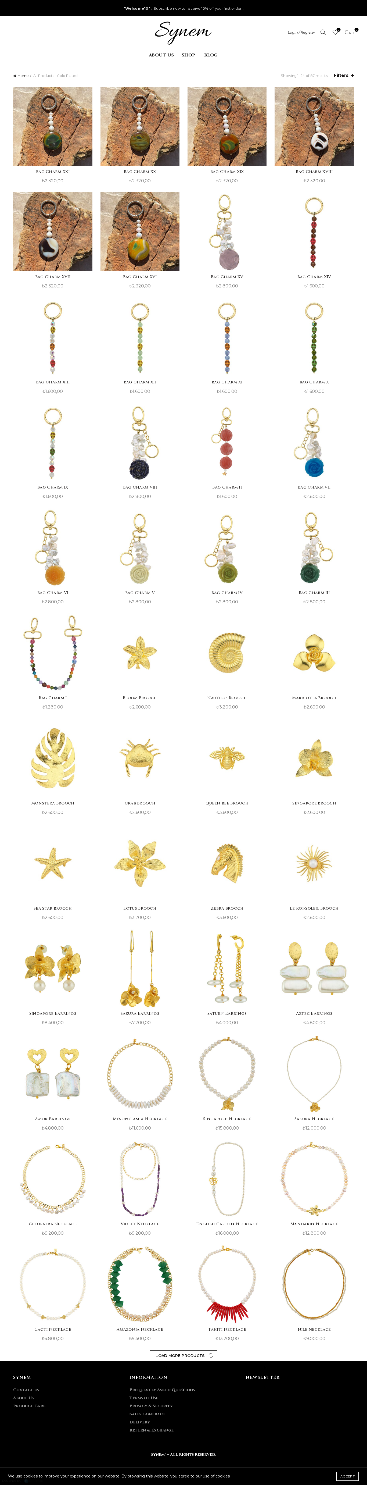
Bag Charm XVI (140, 277)
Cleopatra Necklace (53, 1224)
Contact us (26, 1390)
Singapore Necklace (227, 1119)
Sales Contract (147, 1414)
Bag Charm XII (140, 382)
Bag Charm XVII (52, 277)
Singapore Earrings (52, 1013)
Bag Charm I (53, 698)
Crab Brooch (140, 803)
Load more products (183, 1355)
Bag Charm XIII (53, 382)
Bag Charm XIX (227, 172)
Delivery (139, 1422)
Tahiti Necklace (227, 1329)
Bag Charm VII (314, 487)
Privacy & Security (151, 1406)
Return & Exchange (151, 1430)
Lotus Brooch (139, 908)
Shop (188, 55)
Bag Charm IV (227, 593)
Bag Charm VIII (140, 487)
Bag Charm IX (52, 487)
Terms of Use (143, 1398)
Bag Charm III (314, 593)
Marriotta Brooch (314, 698)
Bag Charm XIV (314, 277)
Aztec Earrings (314, 1013)
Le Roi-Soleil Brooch (314, 908)
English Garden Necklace (227, 1224)
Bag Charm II (227, 487)
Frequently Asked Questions (162, 1390)
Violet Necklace (140, 1224)
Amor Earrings (52, 1119)
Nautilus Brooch (227, 698)
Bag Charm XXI (53, 172)
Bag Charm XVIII (314, 172)
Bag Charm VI (53, 593)
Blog (211, 55)
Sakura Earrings (140, 1013)
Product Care (29, 1406)
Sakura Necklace (314, 1119)
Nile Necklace (314, 1329)
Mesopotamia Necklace (140, 1119)
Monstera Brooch (52, 803)
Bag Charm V (140, 593)
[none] (183, 32)
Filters (341, 75)
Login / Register (301, 32)
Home (23, 75)
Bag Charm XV (227, 277)
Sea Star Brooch (53, 908)
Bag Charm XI (227, 382)
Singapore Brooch (314, 803)
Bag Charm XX (140, 172)
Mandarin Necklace (314, 1224)
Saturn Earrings (227, 1013)
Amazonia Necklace (140, 1329)
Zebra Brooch (227, 908)
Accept (347, 1476)
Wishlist (338, 29)
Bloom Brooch (140, 698)
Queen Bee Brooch (227, 803)
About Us (161, 55)
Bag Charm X (314, 382)
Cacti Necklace (52, 1329)
